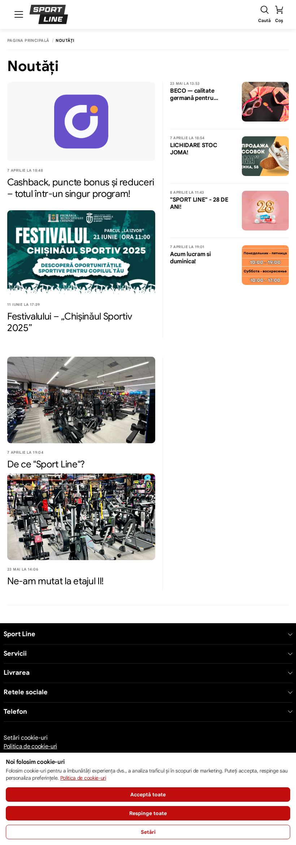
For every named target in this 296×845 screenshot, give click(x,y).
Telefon (15, 712)
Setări (148, 832)
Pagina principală (28, 41)
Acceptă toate (148, 794)
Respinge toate (148, 813)
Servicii (15, 653)
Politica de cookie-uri (30, 746)
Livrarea (17, 673)
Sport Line (19, 634)
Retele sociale (26, 692)
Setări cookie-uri (26, 737)
